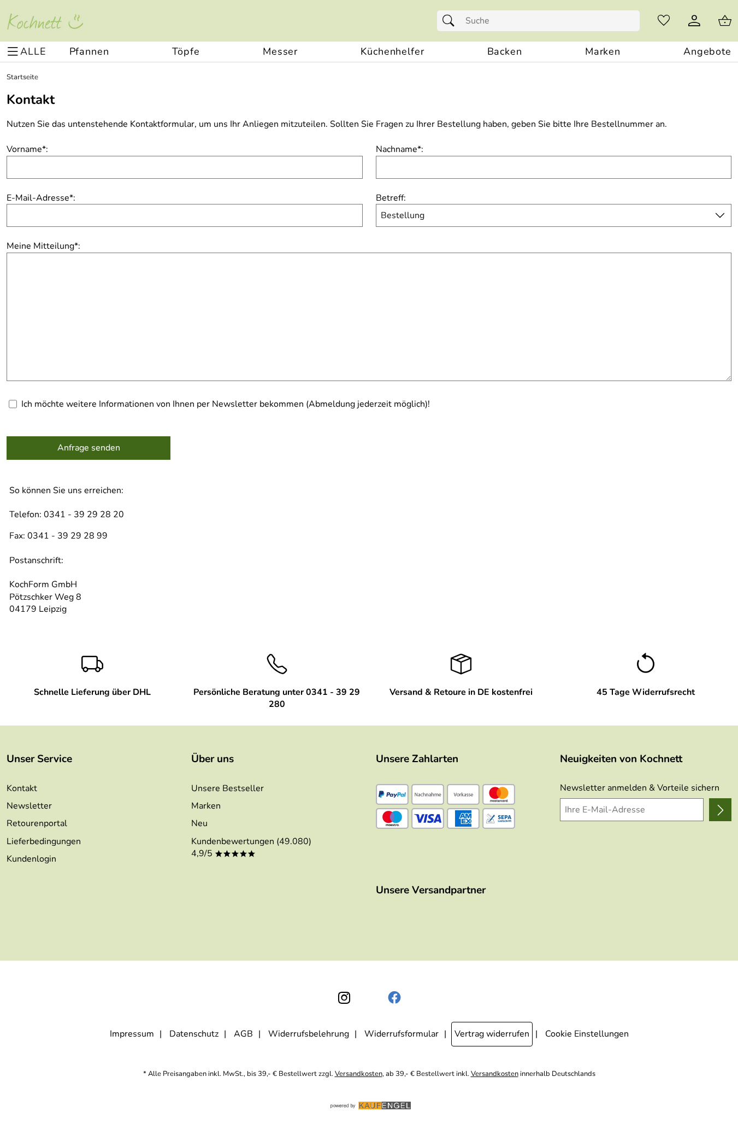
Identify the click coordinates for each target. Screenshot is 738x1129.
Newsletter (29, 806)
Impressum (132, 1034)
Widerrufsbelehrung (308, 1034)
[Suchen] (451, 20)
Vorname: (27, 149)
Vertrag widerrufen (491, 1034)
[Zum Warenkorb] (724, 20)
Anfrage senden (88, 448)
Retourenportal (37, 823)
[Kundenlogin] (694, 20)
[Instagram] (344, 998)
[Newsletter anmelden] (720, 809)
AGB (243, 1034)
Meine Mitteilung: (43, 246)
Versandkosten (358, 1074)
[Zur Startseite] (45, 20)
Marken (206, 806)
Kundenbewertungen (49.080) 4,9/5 (251, 847)
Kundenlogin (31, 859)
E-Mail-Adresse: (41, 198)
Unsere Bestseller (227, 788)
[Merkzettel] (663, 20)
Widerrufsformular (401, 1034)
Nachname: (399, 149)
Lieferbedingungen (44, 841)
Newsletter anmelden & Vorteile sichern (639, 788)
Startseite (22, 77)
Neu (199, 823)
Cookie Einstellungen (587, 1034)
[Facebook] (394, 998)
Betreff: (391, 198)
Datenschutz (194, 1034)
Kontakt (22, 788)
